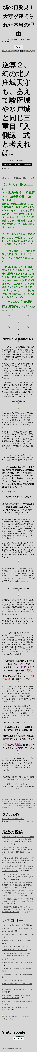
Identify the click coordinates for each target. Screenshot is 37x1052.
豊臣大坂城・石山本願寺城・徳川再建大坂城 (17, 1002)
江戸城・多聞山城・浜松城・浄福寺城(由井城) (17, 975)
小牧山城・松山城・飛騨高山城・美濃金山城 (17, 969)
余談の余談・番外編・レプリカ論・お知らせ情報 (18, 935)
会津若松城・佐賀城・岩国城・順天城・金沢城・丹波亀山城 (18, 930)
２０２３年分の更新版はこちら (13, 819)
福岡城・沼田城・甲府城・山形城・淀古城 (17, 984)
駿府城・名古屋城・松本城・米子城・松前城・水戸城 (17, 1008)
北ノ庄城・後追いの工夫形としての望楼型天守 (16, 164)
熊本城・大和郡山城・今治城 (12, 980)
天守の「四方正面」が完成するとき (14, 950)
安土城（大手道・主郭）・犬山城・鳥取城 (17, 963)
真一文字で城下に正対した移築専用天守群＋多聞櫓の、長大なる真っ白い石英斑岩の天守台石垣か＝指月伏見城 (18, 884)
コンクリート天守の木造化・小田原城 (15, 925)
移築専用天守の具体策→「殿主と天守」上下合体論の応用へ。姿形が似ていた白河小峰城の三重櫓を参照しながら (18, 909)
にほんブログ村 (7, 1019)
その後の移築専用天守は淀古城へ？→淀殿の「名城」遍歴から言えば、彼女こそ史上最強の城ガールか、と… (18, 893)
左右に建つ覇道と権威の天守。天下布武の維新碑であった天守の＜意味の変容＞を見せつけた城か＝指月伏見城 (18, 868)
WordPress (18, 1049)
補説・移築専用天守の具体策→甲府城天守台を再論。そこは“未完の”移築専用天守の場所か (18, 901)
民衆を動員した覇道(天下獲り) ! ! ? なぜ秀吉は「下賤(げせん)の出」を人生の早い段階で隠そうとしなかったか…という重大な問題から (18, 840)
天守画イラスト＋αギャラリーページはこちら (17, 822)
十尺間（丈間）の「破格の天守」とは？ (16, 946)
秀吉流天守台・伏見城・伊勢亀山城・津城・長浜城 (18, 991)
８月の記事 (12, 443)
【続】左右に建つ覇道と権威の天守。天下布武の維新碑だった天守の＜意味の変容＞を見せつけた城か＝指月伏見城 (18, 860)
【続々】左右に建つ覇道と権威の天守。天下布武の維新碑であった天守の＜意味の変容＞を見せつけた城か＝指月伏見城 (18, 849)
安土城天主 (6, 959)
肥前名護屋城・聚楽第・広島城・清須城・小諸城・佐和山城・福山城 (18, 996)
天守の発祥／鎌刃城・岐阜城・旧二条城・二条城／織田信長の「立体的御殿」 (18, 954)
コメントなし (8, 168)
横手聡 (20, 160)
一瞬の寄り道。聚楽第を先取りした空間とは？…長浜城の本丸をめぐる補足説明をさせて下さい (17, 876)
